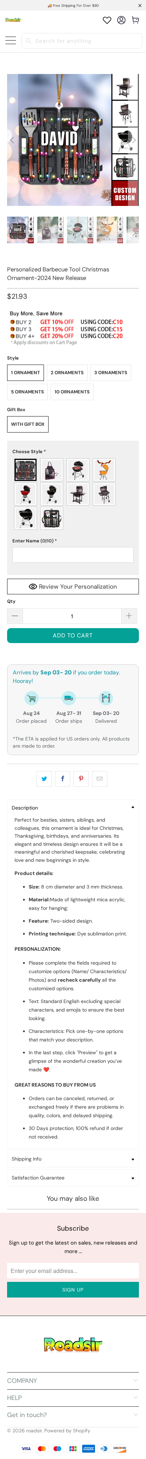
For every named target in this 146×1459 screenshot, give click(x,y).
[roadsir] (13, 20)
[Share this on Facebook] (62, 779)
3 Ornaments (110, 373)
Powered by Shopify (67, 1430)
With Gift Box (28, 424)
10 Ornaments (72, 392)
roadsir (34, 1430)
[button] (72, 451)
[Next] (133, 140)
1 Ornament (25, 373)
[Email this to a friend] (99, 779)
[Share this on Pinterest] (81, 779)
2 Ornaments (67, 373)
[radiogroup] (72, 494)
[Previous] (12, 140)
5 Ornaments (27, 392)
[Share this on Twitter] (44, 779)
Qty (11, 601)
